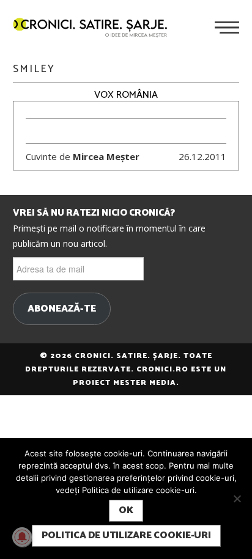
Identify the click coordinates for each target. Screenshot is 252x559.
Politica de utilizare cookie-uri (126, 535)
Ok (126, 510)
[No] (237, 498)
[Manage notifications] (22, 537)
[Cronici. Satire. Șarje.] (95, 29)
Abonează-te (62, 309)
